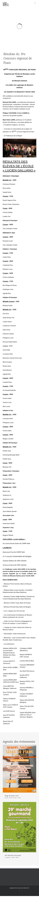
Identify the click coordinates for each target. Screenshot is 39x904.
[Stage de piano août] (19, 745)
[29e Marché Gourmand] (19, 803)
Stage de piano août (12, 796)
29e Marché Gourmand (13, 855)
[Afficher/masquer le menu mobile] (35, 3)
